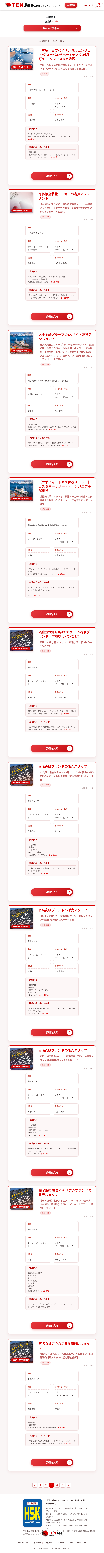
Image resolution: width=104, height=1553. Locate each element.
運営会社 (49, 1543)
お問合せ (38, 1543)
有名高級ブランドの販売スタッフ (63, 766)
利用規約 (60, 1543)
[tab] (52, 28)
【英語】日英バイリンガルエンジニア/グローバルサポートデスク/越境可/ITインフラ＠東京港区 (65, 55)
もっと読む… (54, 157)
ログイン (86, 5)
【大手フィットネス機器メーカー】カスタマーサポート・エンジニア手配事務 (65, 486)
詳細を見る (52, 176)
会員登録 (71, 5)
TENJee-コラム (24, 1543)
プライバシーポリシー (77, 1543)
